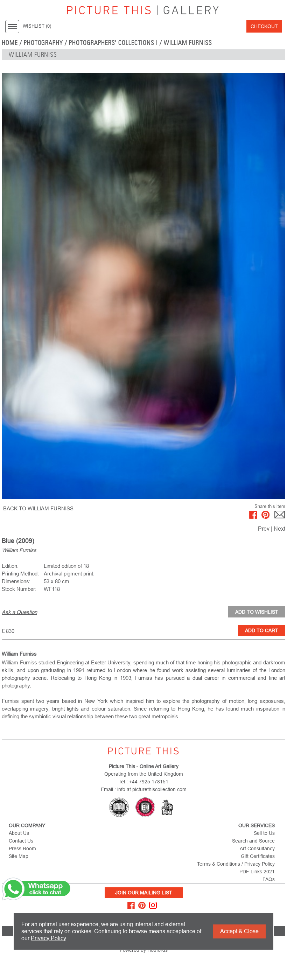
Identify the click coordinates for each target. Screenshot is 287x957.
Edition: (10, 566)
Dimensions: (16, 581)
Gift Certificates (258, 856)
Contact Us (21, 841)
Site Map (18, 856)
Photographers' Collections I (113, 43)
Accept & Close (239, 931)
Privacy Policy (48, 938)
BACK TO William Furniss (38, 508)
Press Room (22, 848)
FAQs (268, 879)
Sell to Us (264, 833)
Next (279, 529)
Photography (43, 43)
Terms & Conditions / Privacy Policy (236, 864)
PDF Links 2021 (257, 871)
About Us (19, 833)
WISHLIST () (37, 26)
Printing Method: (20, 574)
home (10, 43)
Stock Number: (19, 589)
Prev (264, 529)
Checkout (264, 26)
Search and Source (253, 841)
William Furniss (188, 43)
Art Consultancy (257, 848)
